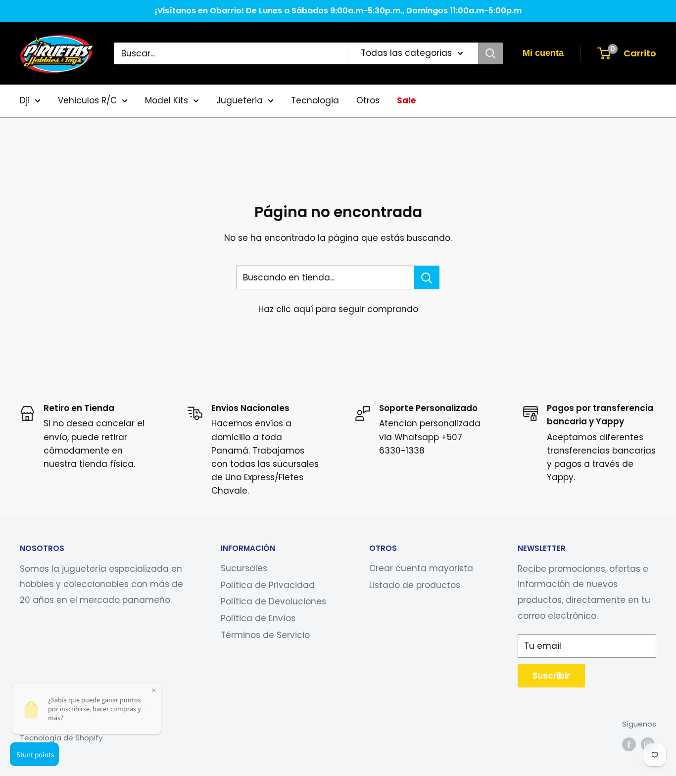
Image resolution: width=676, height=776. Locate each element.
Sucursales (244, 568)
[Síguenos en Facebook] (629, 744)
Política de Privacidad (268, 585)
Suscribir (551, 676)
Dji (25, 100)
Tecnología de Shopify (61, 737)
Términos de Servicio (265, 635)
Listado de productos (414, 585)
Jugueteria (239, 100)
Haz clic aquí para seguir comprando (338, 309)
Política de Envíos (258, 618)
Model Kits (166, 100)
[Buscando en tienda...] (426, 277)
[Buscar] (490, 53)
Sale (406, 100)
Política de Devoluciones (273, 601)
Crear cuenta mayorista (421, 568)
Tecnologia (315, 100)
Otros (368, 100)
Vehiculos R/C (87, 100)
